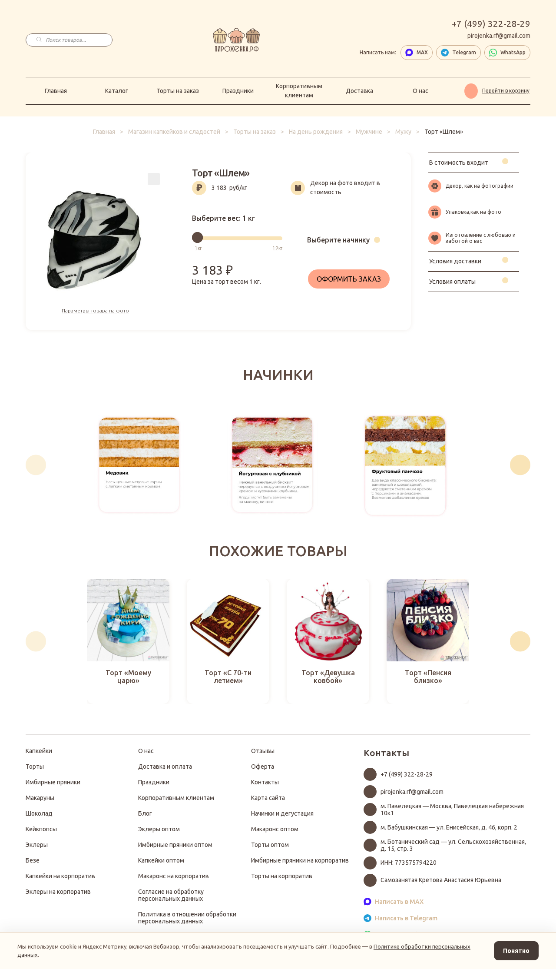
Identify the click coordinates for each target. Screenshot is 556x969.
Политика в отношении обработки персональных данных (187, 918)
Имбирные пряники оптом (175, 844)
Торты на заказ (177, 90)
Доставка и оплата (165, 766)
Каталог (116, 90)
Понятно (516, 950)
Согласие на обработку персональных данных (171, 895)
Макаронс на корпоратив (173, 876)
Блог (145, 813)
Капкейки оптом (161, 860)
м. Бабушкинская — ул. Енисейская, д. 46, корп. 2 (449, 827)
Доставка (359, 90)
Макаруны (40, 797)
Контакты (265, 782)
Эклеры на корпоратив (58, 891)
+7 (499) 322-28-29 (491, 24)
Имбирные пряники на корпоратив (300, 860)
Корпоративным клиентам (299, 91)
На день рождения (316, 131)
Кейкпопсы (41, 829)
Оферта (262, 766)
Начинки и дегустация (282, 813)
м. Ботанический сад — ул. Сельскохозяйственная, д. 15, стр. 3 (453, 845)
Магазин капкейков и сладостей (174, 131)
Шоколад (39, 813)
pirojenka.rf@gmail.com (498, 35)
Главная (56, 90)
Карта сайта (268, 797)
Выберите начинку (338, 240)
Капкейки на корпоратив (60, 876)
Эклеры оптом (159, 829)
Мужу (403, 131)
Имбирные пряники (53, 782)
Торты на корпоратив (281, 876)
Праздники (238, 90)
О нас (420, 90)
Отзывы (263, 750)
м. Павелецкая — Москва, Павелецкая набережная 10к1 (452, 809)
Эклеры (37, 844)
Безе (33, 860)
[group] (139, 465)
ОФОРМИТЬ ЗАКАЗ (349, 279)
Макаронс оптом (274, 829)
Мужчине (369, 131)
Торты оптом (270, 844)
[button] (36, 465)
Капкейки (39, 750)
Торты (35, 766)
